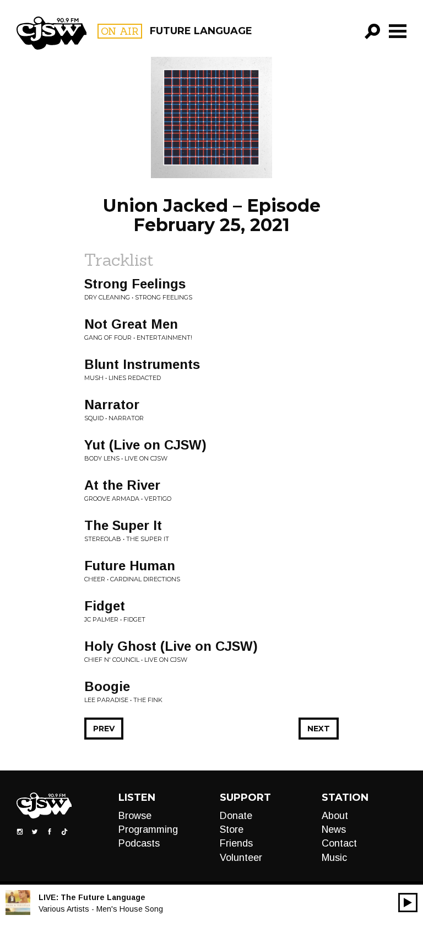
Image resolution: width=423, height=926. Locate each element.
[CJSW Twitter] (34, 830)
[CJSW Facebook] (49, 830)
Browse (134, 815)
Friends (236, 843)
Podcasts (139, 843)
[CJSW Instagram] (20, 830)
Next (318, 729)
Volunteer (241, 857)
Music (334, 857)
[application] (407, 902)
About (335, 815)
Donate (236, 815)
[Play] (407, 902)
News (334, 829)
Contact (339, 843)
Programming (148, 829)
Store (231, 829)
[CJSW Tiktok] (64, 830)
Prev (104, 729)
